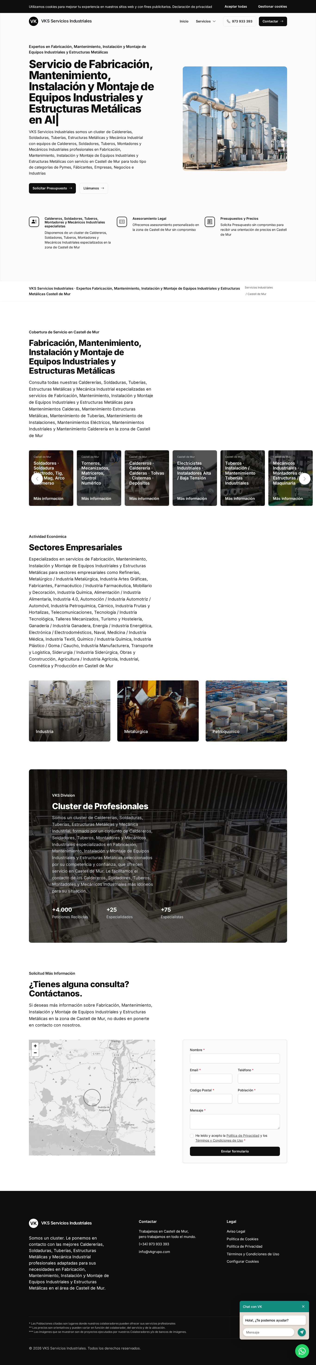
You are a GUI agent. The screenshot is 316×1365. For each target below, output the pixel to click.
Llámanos (91, 188)
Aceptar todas (236, 6)
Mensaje (198, 1110)
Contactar (270, 21)
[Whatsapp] (302, 1351)
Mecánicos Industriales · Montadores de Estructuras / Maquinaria (288, 473)
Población (247, 1090)
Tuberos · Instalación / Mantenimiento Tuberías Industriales (240, 473)
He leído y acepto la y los (231, 1137)
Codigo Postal (202, 1090)
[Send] (302, 1332)
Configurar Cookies (243, 1261)
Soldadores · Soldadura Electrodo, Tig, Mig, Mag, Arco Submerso (49, 473)
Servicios (203, 21)
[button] (304, 479)
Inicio (184, 21)
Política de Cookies (242, 1239)
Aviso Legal (236, 1231)
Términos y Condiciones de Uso (219, 1140)
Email (195, 1070)
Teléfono (246, 1070)
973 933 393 (242, 21)
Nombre (197, 1050)
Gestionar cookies (272, 6)
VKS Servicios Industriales (66, 21)
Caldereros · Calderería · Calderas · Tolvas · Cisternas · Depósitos (146, 473)
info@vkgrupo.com (154, 1251)
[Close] (303, 1306)
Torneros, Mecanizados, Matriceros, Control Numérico (95, 473)
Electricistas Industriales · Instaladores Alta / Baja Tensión (194, 471)
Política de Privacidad (242, 1135)
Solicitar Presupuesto (50, 188)
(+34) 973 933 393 (154, 1244)
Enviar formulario (235, 1151)
